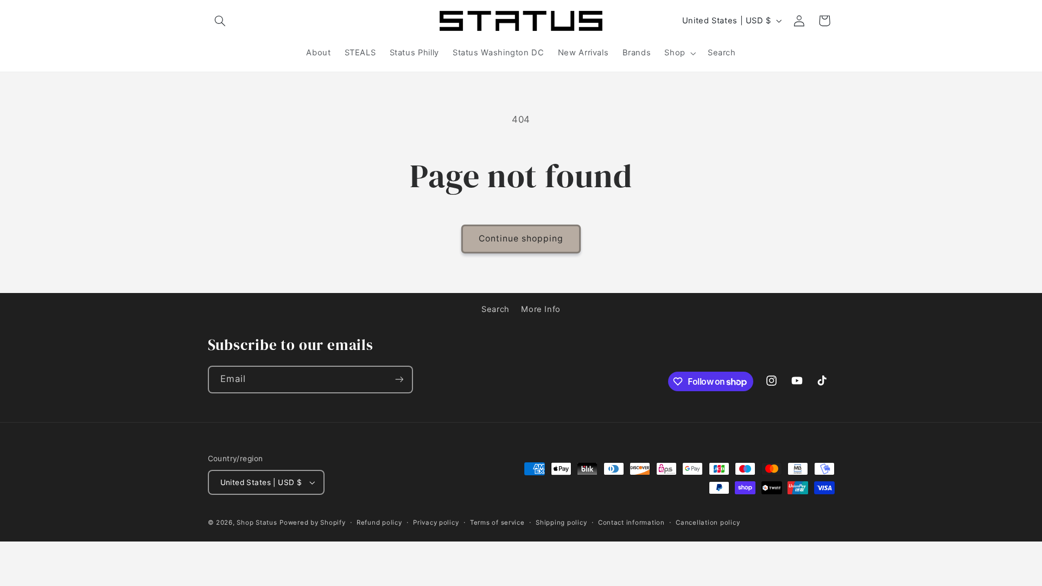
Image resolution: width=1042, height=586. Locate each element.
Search (495, 309)
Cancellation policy (708, 522)
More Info (541, 309)
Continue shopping (521, 238)
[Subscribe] (398, 379)
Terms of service (497, 522)
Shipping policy (561, 522)
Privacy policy (436, 522)
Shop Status (257, 522)
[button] (220, 20)
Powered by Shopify (312, 522)
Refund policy (379, 522)
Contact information (631, 522)
